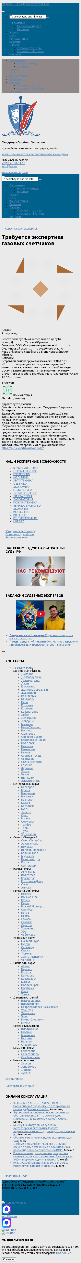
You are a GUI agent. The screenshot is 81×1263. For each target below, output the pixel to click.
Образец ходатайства (20, 534)
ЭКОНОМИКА (21, 486)
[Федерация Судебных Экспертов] (21, 136)
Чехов (25, 774)
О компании (17, 23)
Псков (25, 862)
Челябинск (28, 959)
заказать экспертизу (15, 172)
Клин (24, 702)
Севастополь (30, 1054)
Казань (25, 900)
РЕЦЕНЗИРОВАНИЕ (25, 518)
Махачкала (28, 1035)
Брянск (25, 790)
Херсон (26, 1063)
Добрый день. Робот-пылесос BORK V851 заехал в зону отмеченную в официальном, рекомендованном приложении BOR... (41, 1147)
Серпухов (27, 758)
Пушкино (27, 746)
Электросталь (30, 780)
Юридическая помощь (20, 531)
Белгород (28, 787)
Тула (24, 831)
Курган (25, 944)
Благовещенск (30, 1000)
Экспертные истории (20, 1085)
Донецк (26, 1069)
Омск (24, 991)
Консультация (18, 38)
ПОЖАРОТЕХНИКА (25, 502)
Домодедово (30, 680)
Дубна (25, 683)
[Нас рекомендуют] (40, 571)
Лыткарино (28, 717)
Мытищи (27, 724)
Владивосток (30, 1003)
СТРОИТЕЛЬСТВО (25, 471)
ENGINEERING (21, 474)
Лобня (25, 714)
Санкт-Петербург (32, 840)
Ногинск (26, 730)
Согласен (8, 1259)
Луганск (26, 1072)
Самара (26, 919)
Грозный (26, 1032)
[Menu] (3, 11)
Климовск (27, 699)
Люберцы (27, 721)
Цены (13, 35)
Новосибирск (30, 985)
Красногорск (29, 711)
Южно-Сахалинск (32, 1019)
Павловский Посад (33, 739)
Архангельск (29, 843)
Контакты (15, 54)
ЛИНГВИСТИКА (22, 496)
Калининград (29, 853)
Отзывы (14, 45)
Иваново (27, 799)
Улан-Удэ (27, 1010)
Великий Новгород (33, 849)
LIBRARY (18, 521)
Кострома (27, 805)
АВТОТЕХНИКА (23, 480)
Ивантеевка (29, 695)
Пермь (25, 915)
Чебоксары (28, 934)
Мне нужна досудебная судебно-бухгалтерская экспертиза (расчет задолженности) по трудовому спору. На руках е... (44, 1129)
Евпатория (28, 1050)
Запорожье (28, 1066)
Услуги (13, 32)
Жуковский (28, 692)
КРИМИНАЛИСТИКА (25, 468)
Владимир (28, 793)
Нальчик (26, 1041)
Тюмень (26, 953)
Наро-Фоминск (31, 727)
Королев (27, 708)
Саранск (26, 922)
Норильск (27, 988)
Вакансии (23, 29)
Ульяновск (28, 928)
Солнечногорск (31, 761)
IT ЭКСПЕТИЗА (22, 489)
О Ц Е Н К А (20, 483)
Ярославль (28, 834)
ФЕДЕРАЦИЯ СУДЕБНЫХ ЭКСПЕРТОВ (26, 4)
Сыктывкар (28, 865)
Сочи (24, 884)
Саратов (26, 925)
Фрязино (27, 768)
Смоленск (27, 821)
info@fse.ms (9, 166)
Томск (25, 994)
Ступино (26, 765)
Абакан (25, 966)
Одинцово (28, 733)
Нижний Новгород (33, 906)
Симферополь (30, 1057)
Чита (24, 1016)
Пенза (25, 912)
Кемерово (28, 975)
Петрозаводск (30, 859)
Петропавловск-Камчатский (39, 1007)
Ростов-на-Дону (32, 881)
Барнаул (26, 969)
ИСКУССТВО (21, 511)
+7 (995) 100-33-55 (13, 163)
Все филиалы (14, 1078)
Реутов (26, 752)
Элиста (26, 887)
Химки (25, 771)
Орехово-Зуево (31, 736)
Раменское (28, 749)
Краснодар (28, 878)
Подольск (28, 743)
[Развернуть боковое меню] (3, 651)
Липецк (26, 812)
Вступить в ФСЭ (16, 1175)
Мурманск (27, 856)
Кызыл (25, 981)
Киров (25, 903)
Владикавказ (29, 1029)
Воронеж (27, 796)
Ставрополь (29, 1044)
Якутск (25, 1022)
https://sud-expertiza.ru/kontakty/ (23, 448)
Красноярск (28, 978)
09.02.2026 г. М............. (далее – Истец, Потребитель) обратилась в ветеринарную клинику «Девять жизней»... (41, 1106)
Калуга (25, 802)
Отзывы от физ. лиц (30, 51)
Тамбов (26, 824)
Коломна (27, 705)
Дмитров (27, 673)
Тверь (25, 827)
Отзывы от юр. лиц (29, 48)
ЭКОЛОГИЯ (20, 508)
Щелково (27, 777)
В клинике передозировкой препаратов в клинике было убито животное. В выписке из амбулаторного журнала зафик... (43, 1156)
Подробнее (63, 1253)
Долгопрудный (31, 677)
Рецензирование (17, 537)
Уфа (23, 931)
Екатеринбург (30, 941)
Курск (24, 809)
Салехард (27, 947)
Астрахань (28, 871)
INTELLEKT (20, 515)
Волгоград (28, 875)
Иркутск (26, 972)
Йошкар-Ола (29, 897)
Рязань (25, 818)
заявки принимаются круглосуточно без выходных (35, 154)
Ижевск (26, 893)
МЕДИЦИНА (21, 477)
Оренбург (27, 909)
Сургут (25, 950)
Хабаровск (28, 1013)
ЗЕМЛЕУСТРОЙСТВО (27, 505)
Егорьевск (28, 686)
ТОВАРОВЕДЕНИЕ (25, 493)
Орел (24, 815)
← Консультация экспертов (20, 228)
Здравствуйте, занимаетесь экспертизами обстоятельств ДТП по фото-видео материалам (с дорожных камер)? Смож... (41, 1115)
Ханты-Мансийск (32, 956)
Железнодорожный (34, 689)
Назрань (26, 1038)
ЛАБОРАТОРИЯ (23, 499)
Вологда (27, 846)
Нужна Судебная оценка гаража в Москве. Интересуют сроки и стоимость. (40, 1164)
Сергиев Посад (31, 755)
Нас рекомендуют (29, 26)
